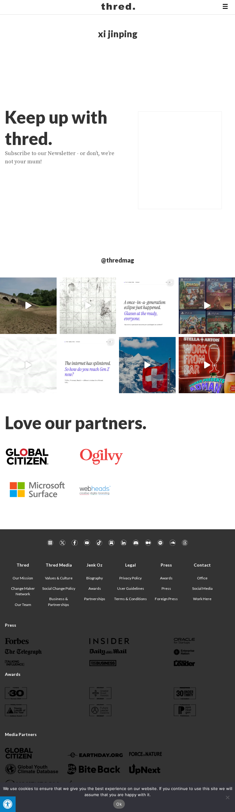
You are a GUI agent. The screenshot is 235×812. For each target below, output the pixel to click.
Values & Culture (59, 578)
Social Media (202, 588)
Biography (94, 578)
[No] (227, 797)
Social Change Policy (58, 588)
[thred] (118, 7)
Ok (119, 804)
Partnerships (94, 598)
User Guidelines (130, 588)
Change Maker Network (23, 591)
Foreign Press (166, 598)
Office (202, 578)
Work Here (202, 598)
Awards (94, 588)
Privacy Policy (130, 578)
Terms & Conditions (130, 598)
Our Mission (23, 578)
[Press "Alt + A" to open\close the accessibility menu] (8, 804)
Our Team (23, 604)
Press (166, 588)
